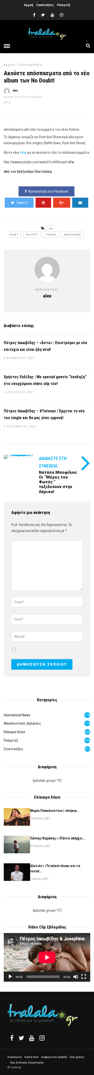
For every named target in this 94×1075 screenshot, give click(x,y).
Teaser (51, 235)
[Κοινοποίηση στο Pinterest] (43, 203)
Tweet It (21, 203)
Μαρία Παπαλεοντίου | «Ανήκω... (54, 811)
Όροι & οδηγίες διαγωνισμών (27, 1062)
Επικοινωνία (15, 1057)
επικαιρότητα (31, 64)
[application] (47, 957)
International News (17, 715)
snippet (32, 235)
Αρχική (28, 5)
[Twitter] (21, 1038)
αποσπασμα (72, 235)
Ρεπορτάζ (63, 5)
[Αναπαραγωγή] (10, 976)
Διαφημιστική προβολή (54, 1057)
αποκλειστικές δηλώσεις (22, 723)
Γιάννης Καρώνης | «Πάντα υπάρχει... (57, 838)
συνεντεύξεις (13, 749)
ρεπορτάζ (11, 740)
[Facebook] (12, 1038)
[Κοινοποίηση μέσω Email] (80, 203)
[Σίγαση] (75, 976)
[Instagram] (61, 15)
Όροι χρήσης (77, 1057)
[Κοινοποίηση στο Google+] (61, 203)
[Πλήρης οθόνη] (83, 976)
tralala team (31, 1057)
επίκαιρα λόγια (14, 732)
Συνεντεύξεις (45, 5)
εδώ (23, 152)
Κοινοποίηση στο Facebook (48, 191)
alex (15, 90)
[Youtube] (52, 15)
